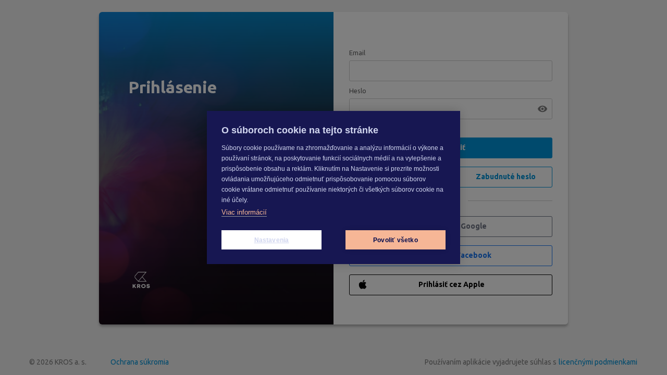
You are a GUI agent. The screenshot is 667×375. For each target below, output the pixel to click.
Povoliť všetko (395, 240)
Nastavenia (271, 240)
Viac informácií (244, 212)
